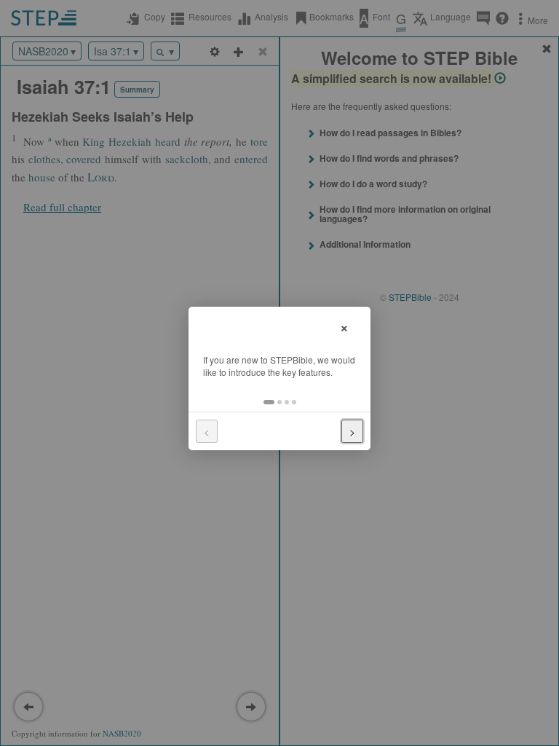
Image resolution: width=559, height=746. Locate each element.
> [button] (352, 431)
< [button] (207, 431)
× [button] (344, 326)
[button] (268, 402)
